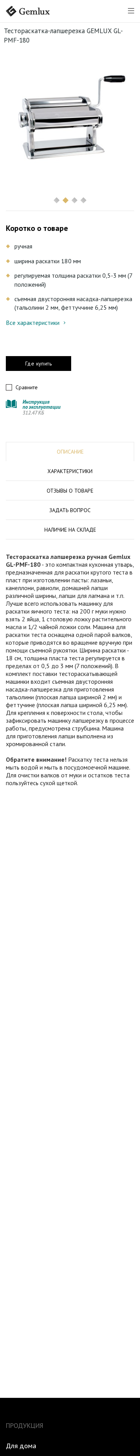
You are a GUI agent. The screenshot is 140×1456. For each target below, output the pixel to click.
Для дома (21, 1446)
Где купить (38, 363)
